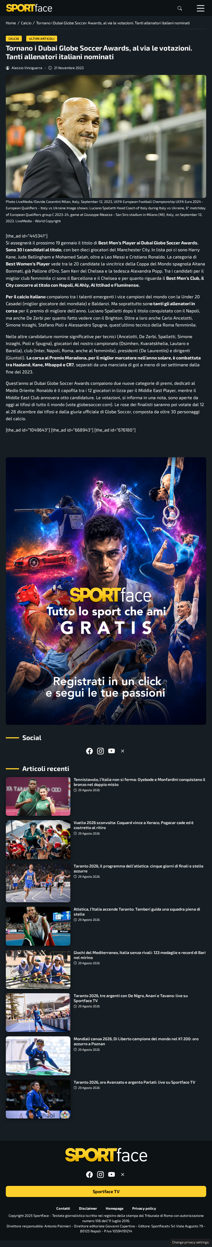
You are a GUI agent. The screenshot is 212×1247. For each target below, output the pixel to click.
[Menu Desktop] (200, 8)
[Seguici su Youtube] (111, 751)
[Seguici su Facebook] (89, 751)
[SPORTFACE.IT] (29, 7)
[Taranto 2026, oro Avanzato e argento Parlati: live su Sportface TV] (38, 1099)
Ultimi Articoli (42, 38)
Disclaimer (88, 1208)
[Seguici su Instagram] (100, 751)
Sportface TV (106, 1191)
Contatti (63, 1208)
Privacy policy (144, 1208)
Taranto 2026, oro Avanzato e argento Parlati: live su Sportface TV (134, 1082)
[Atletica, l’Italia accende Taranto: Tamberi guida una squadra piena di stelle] (38, 926)
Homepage (114, 1208)
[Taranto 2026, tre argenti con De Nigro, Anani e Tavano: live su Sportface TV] (38, 1012)
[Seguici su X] (122, 751)
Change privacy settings (190, 1242)
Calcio (14, 38)
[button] (179, 8)
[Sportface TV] (106, 591)
